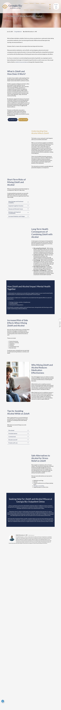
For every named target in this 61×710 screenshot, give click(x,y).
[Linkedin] (50, 8)
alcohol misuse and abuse (21, 62)
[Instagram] (50, 6)
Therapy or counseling (38, 485)
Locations (43, 3)
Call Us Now (23, 119)
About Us (32, 9)
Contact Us (38, 9)
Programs (26, 3)
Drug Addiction (18, 31)
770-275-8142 (56, 6)
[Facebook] (50, 4)
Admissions (26, 9)
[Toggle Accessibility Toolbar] (2, 701)
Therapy (37, 3)
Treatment (31, 3)
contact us (47, 521)
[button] (28, 3)
